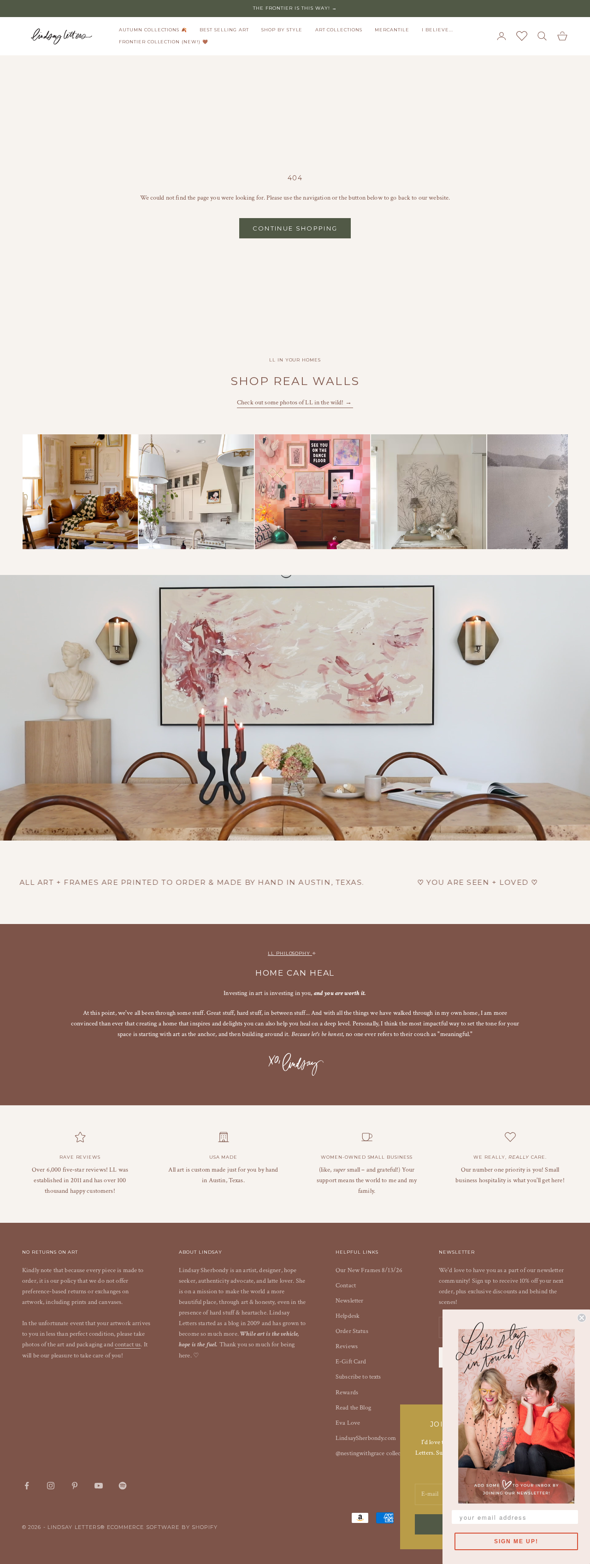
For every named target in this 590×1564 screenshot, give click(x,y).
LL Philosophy (290, 953)
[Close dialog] (581, 1317)
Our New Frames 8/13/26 (369, 1270)
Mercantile (392, 29)
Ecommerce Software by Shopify (162, 1527)
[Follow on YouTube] (98, 1485)
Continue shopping (295, 228)
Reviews (347, 1346)
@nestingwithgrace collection (373, 1453)
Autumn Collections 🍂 (153, 29)
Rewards (347, 1392)
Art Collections (338, 29)
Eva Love (348, 1423)
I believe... (437, 29)
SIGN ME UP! (516, 1541)
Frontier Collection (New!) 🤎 (163, 41)
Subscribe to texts (358, 1377)
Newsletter (349, 1301)
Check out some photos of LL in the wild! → (295, 402)
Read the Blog (353, 1408)
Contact (346, 1285)
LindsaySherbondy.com (366, 1438)
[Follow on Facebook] (26, 1485)
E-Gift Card (351, 1361)
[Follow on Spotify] (122, 1485)
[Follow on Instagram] (50, 1485)
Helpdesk (348, 1316)
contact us (128, 1344)
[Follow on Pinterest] (74, 1485)
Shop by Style (281, 29)
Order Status (352, 1331)
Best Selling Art (224, 29)
